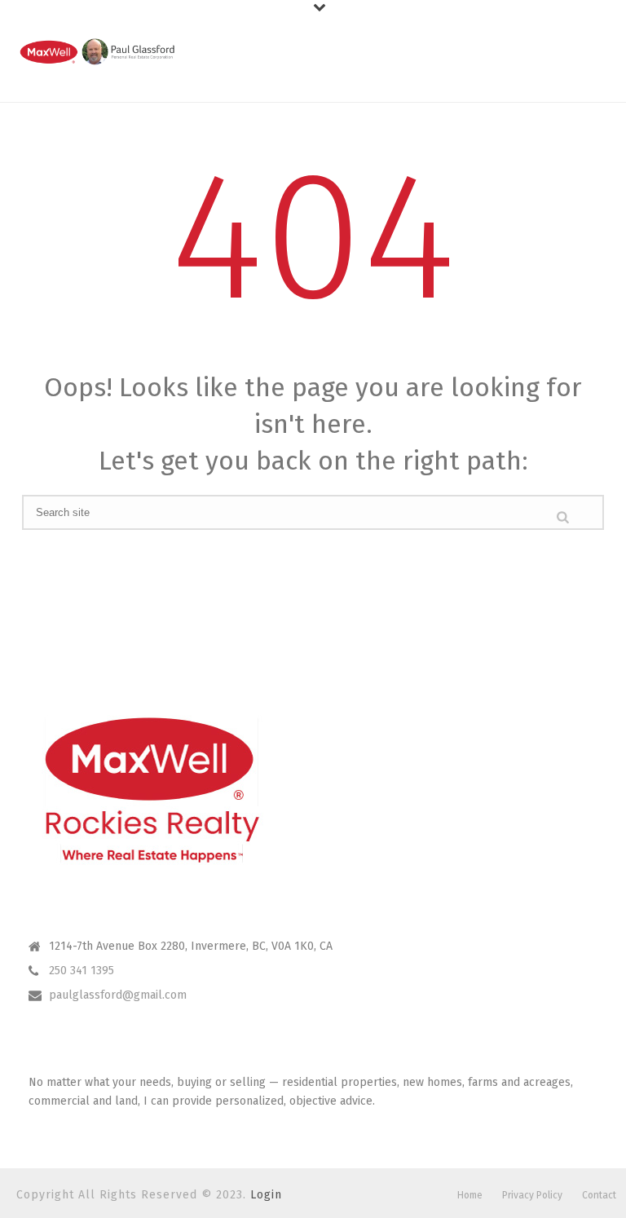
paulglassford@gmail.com (118, 995)
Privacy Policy (532, 1195)
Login (266, 1195)
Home (470, 1195)
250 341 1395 (81, 970)
